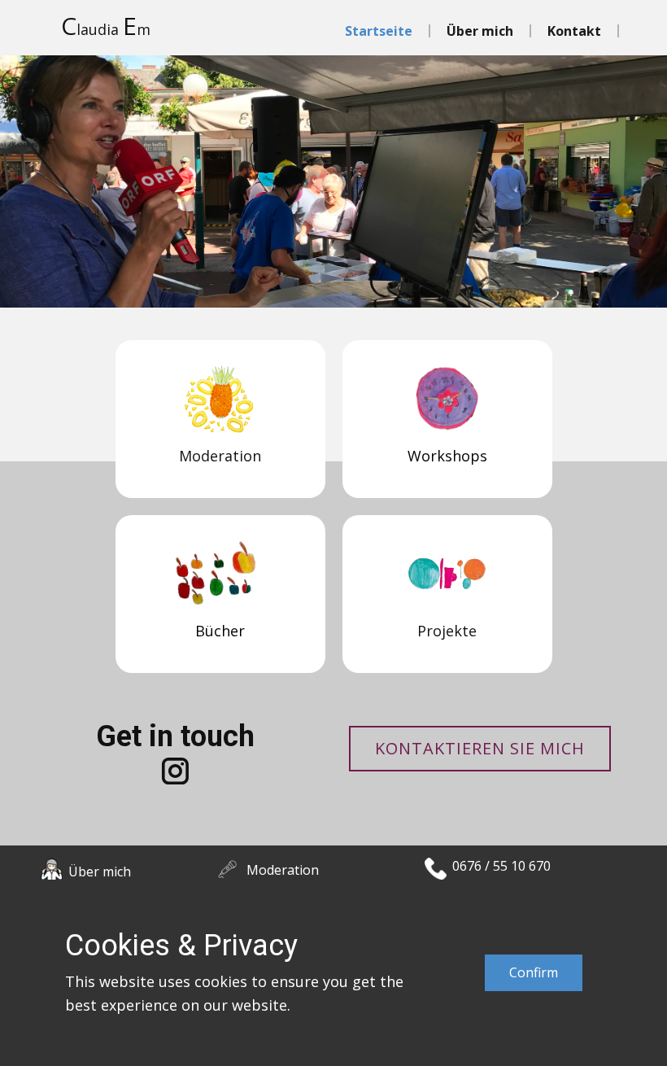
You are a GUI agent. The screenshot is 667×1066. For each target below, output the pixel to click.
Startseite (378, 30)
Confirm (533, 972)
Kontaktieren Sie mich (480, 748)
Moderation (282, 870)
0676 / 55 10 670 (501, 866)
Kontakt (574, 30)
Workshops (446, 455)
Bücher (220, 630)
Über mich (480, 30)
